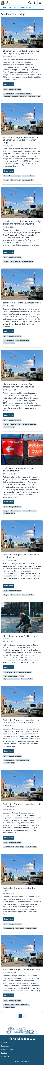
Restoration (23, 96)
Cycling (21, 676)
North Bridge (20, 847)
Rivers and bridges (15, 176)
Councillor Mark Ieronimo (23, 93)
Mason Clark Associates (11, 96)
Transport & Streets (15, 89)
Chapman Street (9, 93)
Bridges (6, 180)
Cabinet (6, 424)
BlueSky (31, 1039)
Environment (8, 672)
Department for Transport (11, 679)
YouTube (34, 1039)
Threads (28, 1039)
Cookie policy (5, 1046)
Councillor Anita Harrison (11, 1005)
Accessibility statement (7, 1049)
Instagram (16, 1039)
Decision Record (15, 261)
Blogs (16, 7)
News (4, 7)
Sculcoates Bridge (34, 96)
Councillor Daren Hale (22, 340)
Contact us (4, 1042)
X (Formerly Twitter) (13, 1039)
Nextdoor (25, 1039)
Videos (10, 7)
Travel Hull (4, 1053)
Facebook (11, 1039)
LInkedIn (22, 1039)
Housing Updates (25, 7)
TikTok (19, 1039)
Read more (8, 84)
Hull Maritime (5, 1056)
